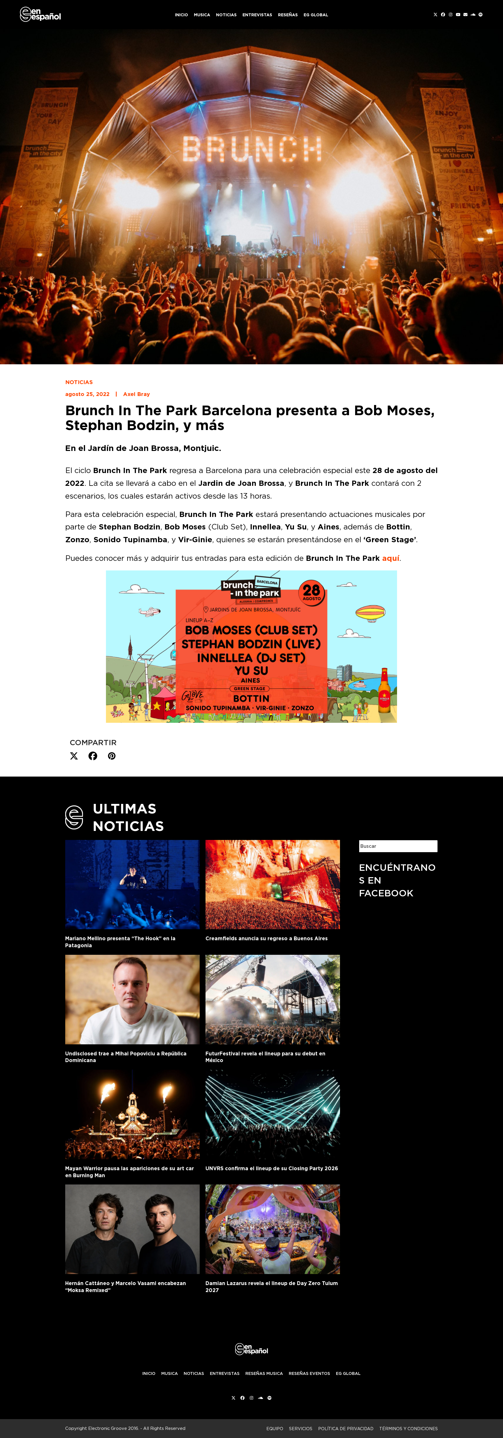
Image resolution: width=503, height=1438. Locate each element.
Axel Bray (136, 393)
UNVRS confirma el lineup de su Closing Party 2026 (272, 1168)
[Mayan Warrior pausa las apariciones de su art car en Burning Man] (132, 1113)
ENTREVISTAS (225, 1373)
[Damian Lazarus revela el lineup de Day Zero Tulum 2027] (273, 1228)
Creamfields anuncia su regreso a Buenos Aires (267, 938)
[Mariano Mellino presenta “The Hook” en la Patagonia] (132, 883)
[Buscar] (429, 846)
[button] (74, 756)
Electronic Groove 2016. (113, 1428)
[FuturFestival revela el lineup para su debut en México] (273, 998)
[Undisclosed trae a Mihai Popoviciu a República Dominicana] (132, 998)
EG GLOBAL (348, 1373)
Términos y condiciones (408, 1428)
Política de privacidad (345, 1428)
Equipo (274, 1428)
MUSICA (169, 1373)
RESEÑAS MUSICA (264, 1373)
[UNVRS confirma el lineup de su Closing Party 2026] (273, 1113)
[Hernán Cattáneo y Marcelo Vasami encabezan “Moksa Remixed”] (132, 1228)
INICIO (148, 1373)
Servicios (300, 1428)
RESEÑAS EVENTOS (309, 1373)
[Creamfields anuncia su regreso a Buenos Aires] (273, 883)
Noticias (79, 382)
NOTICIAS (194, 1373)
